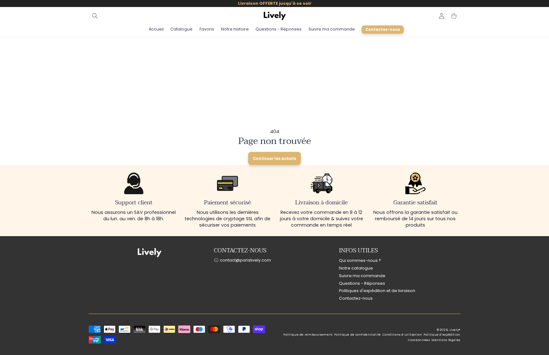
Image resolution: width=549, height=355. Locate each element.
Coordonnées (419, 340)
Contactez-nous (356, 298)
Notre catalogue (356, 268)
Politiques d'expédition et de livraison (377, 290)
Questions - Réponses (362, 283)
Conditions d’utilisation (402, 335)
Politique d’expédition (442, 335)
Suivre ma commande (362, 275)
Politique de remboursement (308, 335)
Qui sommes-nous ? (360, 260)
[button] (95, 16)
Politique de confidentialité (357, 335)
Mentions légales (445, 340)
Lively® (455, 330)
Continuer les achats (274, 158)
